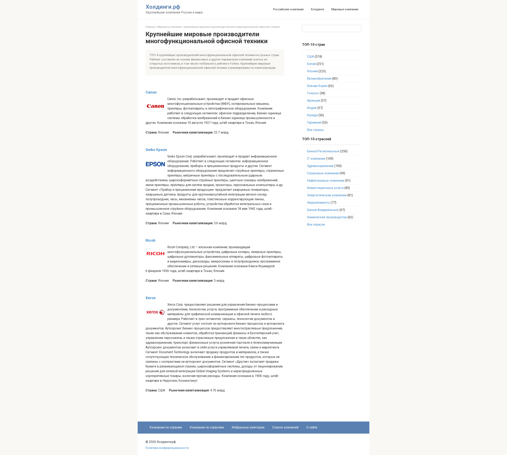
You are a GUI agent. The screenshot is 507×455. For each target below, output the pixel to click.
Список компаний (285, 427)
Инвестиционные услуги (325, 188)
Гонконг (313, 93)
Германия (314, 122)
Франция (313, 100)
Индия (311, 108)
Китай (311, 64)
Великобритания (319, 78)
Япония (312, 71)
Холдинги (317, 9)
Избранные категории (248, 427)
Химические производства (327, 217)
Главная (150, 26)
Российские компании (288, 9)
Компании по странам (166, 427)
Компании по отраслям (207, 427)
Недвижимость (318, 202)
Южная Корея (317, 86)
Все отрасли (316, 224)
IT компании (316, 158)
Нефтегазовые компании (325, 180)
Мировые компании (344, 9)
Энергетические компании (327, 195)
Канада (312, 115)
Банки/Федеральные (323, 210)
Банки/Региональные (323, 151)
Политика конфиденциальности (167, 448)
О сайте (311, 427)
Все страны (315, 130)
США (310, 56)
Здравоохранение (320, 166)
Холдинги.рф (163, 7)
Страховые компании (323, 173)
